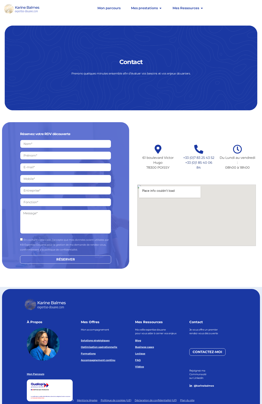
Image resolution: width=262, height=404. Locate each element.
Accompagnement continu (98, 360)
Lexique (140, 353)
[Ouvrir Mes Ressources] (201, 8)
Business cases (144, 347)
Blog (138, 340)
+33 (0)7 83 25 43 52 (198, 158)
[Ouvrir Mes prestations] (160, 8)
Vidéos (139, 366)
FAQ (138, 360)
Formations (88, 353)
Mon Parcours (35, 374)
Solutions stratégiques (95, 340)
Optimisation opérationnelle (99, 347)
